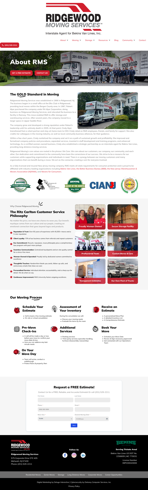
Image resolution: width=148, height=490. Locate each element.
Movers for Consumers (51, 171)
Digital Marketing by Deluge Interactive (53, 482)
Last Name (78, 396)
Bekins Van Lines (68, 168)
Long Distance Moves (76, 475)
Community (127, 40)
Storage (88, 40)
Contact (142, 40)
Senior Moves (49, 475)
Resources (103, 40)
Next (74, 425)
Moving (75, 40)
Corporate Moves (95, 475)
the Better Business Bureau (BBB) (91, 168)
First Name (41, 396)
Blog (116, 40)
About (63, 40)
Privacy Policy (74, 486)
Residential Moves (33, 475)
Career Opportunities (113, 475)
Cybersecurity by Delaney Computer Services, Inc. (91, 482)
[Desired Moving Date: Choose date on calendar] (107, 419)
